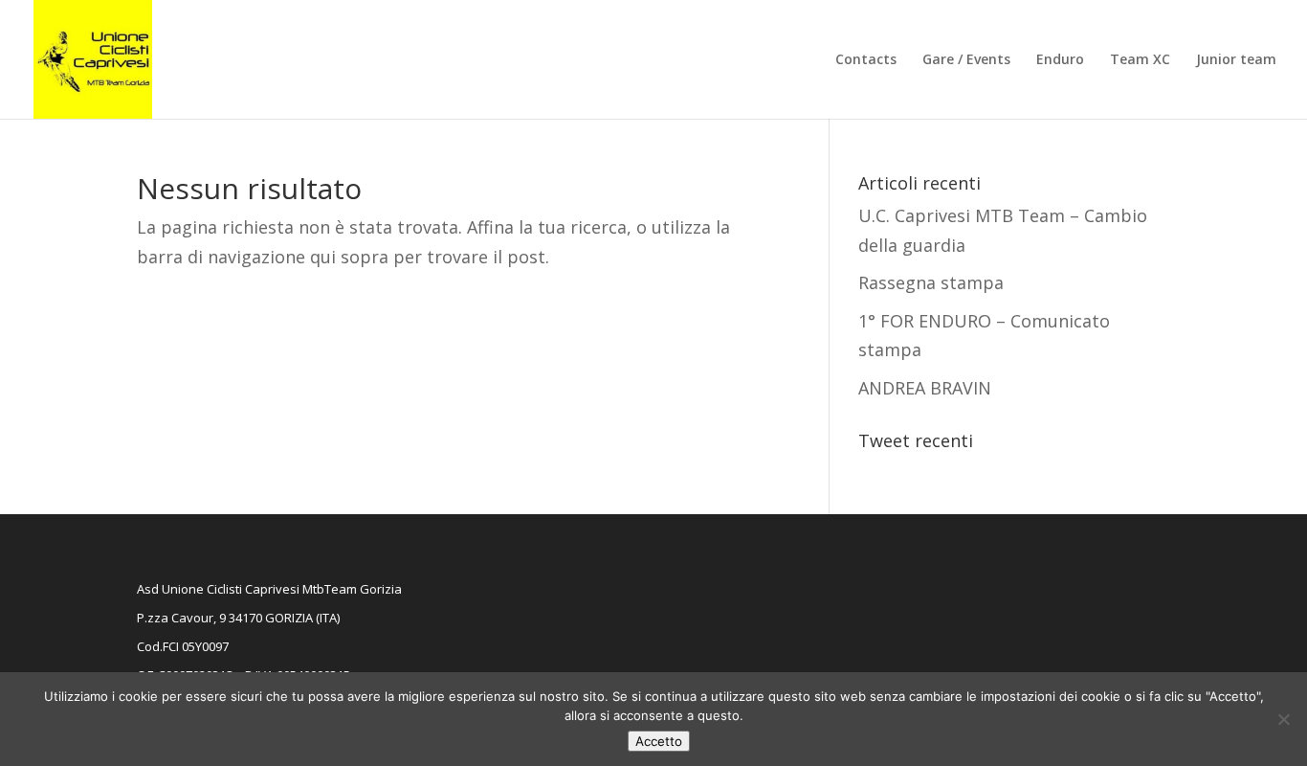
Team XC (1140, 60)
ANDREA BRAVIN (924, 387)
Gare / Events (966, 60)
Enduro (1060, 60)
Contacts (866, 60)
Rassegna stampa (931, 282)
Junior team (1236, 60)
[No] (1283, 719)
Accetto (658, 741)
